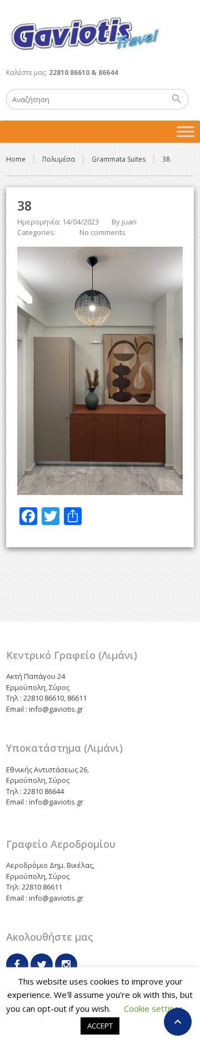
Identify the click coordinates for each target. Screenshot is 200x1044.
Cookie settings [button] (153, 1008)
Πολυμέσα (58, 159)
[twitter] (42, 964)
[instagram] (66, 964)
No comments (102, 232)
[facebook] (17, 964)
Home (16, 159)
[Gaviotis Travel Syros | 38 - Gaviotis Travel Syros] (84, 33)
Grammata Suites (119, 159)
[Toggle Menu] (185, 131)
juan (129, 222)
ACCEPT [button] (100, 1026)
